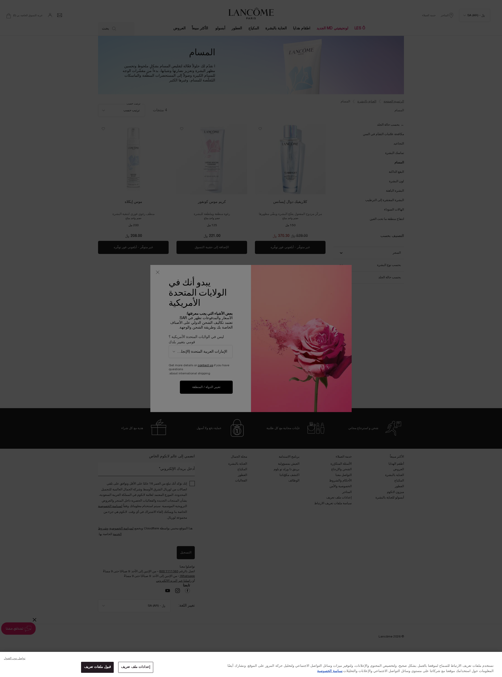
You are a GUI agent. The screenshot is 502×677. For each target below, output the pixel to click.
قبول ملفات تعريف (97, 667)
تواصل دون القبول (14, 658)
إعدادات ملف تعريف (135, 667)
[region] (251, 664)
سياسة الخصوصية (330, 671)
